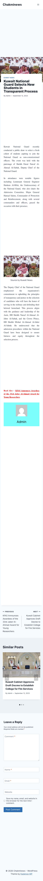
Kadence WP (26, 874)
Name (8, 770)
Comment (10, 736)
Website (8, 792)
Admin (8, 96)
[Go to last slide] (7, 677)
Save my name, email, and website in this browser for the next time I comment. (21, 800)
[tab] (19, 704)
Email (8, 781)
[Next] (36, 677)
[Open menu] (38, 4)
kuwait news (9, 78)
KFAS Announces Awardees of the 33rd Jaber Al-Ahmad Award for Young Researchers (21, 393)
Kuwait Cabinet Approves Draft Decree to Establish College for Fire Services (32, 620)
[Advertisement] (21, 34)
